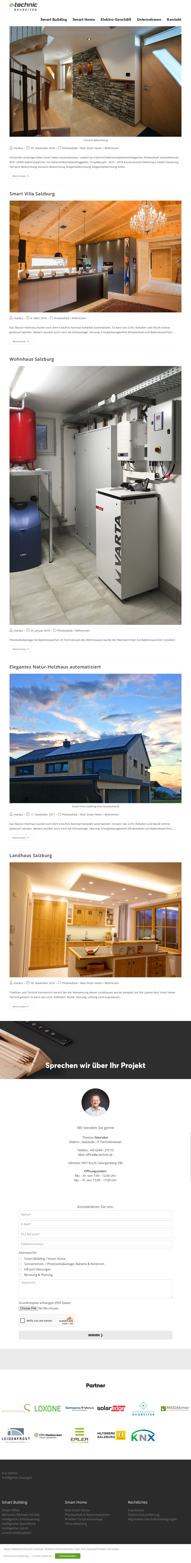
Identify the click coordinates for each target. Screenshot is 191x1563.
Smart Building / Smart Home (44, 1259)
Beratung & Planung (38, 1275)
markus (18, 148)
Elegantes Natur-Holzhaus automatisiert (55, 667)
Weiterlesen (22, 175)
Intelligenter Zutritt (15, 1528)
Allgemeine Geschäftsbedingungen (152, 1519)
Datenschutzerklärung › (17, 1555)
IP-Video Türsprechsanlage (84, 1519)
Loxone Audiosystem (16, 1533)
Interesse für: (28, 1253)
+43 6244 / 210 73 (101, 1150)
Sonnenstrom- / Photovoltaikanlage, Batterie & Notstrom (64, 1264)
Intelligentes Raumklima (18, 1524)
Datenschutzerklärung (143, 1515)
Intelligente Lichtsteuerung (21, 1519)
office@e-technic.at (99, 1155)
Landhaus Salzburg (31, 855)
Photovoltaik (69, 148)
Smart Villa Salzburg (32, 193)
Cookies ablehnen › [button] (42, 1556)
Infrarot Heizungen (37, 1269)
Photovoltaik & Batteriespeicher (87, 1515)
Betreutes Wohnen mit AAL (21, 1515)
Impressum (136, 1510)
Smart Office (10, 1510)
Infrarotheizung (76, 1524)
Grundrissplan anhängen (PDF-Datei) (45, 1303)
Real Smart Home (91, 148)
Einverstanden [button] (68, 1556)
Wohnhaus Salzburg (32, 359)
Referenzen (112, 148)
